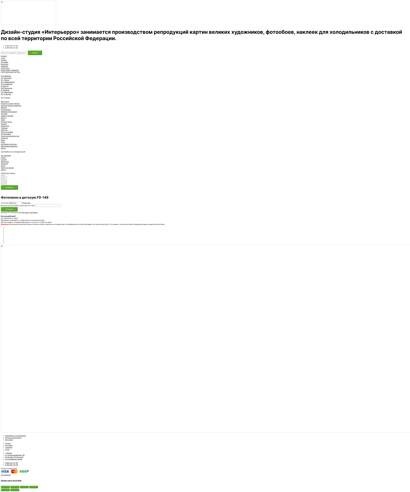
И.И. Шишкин (6, 76)
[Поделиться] (14, 487)
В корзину (9, 209)
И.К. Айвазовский (7, 82)
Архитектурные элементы (11, 106)
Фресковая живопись (9, 146)
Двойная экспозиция (9, 112)
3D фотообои (6, 134)
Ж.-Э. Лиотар (6, 94)
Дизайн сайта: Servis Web (11, 481)
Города (3, 160)
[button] (4, 56)
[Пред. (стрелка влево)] (5, 490)
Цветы (3, 148)
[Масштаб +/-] (33, 487)
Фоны (3, 166)
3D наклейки (6, 156)
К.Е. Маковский (7, 92)
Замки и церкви (7, 116)
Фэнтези (4, 130)
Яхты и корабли (7, 132)
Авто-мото (5, 102)
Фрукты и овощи (7, 168)
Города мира (6, 110)
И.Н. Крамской (6, 84)
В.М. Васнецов (6, 88)
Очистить (26, 203)
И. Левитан (5, 90)
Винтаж (4, 108)
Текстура (4, 203)
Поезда (4, 124)
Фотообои (33, 213)
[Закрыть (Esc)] (5, 487)
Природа (4, 138)
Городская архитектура (10, 136)
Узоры (3, 158)
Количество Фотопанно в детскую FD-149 (17, 206)
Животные (5, 162)
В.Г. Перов (5, 80)
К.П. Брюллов (6, 78)
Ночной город (6, 122)
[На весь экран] (24, 487)
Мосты (3, 118)
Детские (4, 114)
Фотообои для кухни (9, 144)
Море (3, 140)
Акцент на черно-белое (10, 104)
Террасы (4, 128)
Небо (3, 120)
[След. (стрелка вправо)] (14, 490)
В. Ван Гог (5, 86)
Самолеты (5, 126)
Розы (3, 142)
